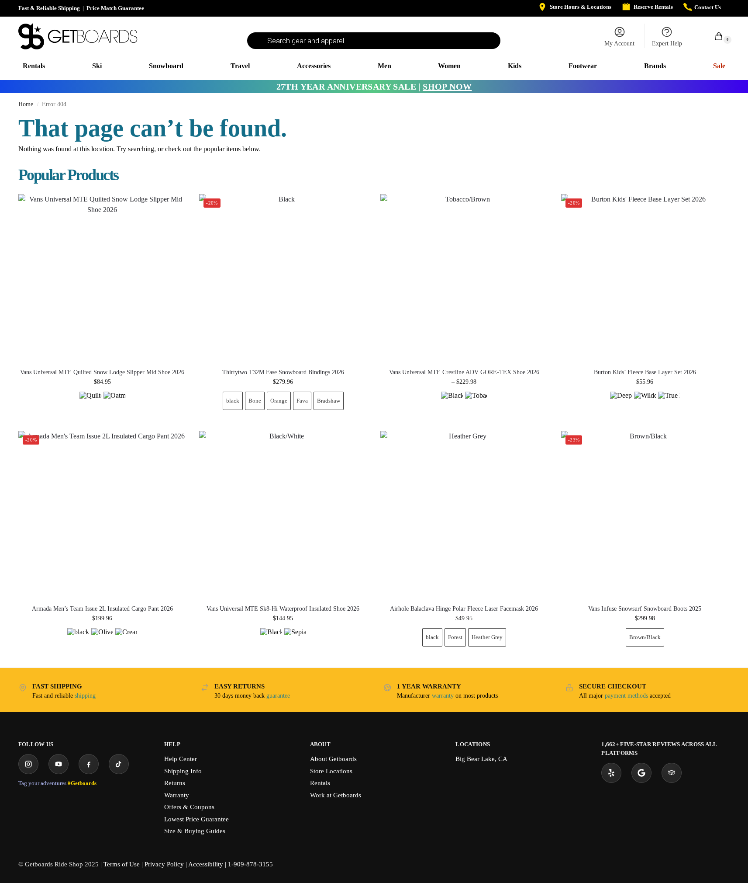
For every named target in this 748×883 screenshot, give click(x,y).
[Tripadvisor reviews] (672, 773)
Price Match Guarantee (115, 8)
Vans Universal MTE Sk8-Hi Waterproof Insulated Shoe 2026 (283, 609)
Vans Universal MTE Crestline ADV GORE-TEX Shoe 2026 (464, 372)
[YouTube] (58, 764)
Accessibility (205, 864)
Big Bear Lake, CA (481, 758)
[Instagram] (28, 764)
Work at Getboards (335, 795)
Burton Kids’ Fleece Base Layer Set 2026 (645, 372)
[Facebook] (89, 764)
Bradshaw (328, 400)
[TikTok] (119, 764)
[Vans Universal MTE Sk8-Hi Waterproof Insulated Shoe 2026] (283, 515)
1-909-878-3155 (250, 864)
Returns (174, 782)
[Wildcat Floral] (645, 403)
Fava (302, 400)
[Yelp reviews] (611, 773)
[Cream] (126, 639)
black (232, 400)
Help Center (180, 758)
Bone (254, 400)
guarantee (278, 695)
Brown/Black (645, 637)
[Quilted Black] (90, 403)
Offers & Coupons (189, 806)
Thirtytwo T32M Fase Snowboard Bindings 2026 (283, 372)
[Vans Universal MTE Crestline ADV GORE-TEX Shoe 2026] (464, 278)
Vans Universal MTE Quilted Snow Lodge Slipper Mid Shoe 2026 (102, 372)
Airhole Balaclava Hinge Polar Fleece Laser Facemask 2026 (464, 609)
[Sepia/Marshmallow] (295, 639)
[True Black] (669, 403)
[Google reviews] (641, 773)
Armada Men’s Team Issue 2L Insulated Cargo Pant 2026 (102, 609)
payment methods (626, 695)
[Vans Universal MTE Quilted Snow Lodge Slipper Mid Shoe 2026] (102, 278)
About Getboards (333, 758)
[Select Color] (102, 404)
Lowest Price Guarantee (196, 819)
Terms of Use (121, 864)
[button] (714, 36)
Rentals (320, 782)
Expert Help (667, 43)
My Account (619, 43)
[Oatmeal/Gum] (114, 403)
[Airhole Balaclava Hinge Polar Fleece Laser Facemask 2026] (464, 515)
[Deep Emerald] (621, 403)
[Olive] (102, 639)
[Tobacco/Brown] (476, 403)
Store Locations (331, 771)
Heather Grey (487, 637)
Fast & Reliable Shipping (49, 8)
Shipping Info (183, 771)
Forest (455, 637)
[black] (78, 639)
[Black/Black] (452, 403)
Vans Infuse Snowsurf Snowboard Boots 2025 (644, 609)
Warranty (176, 795)
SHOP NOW (447, 86)
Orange (278, 400)
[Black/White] (271, 639)
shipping (85, 695)
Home (25, 104)
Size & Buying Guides (194, 830)
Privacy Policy (164, 864)
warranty (443, 695)
